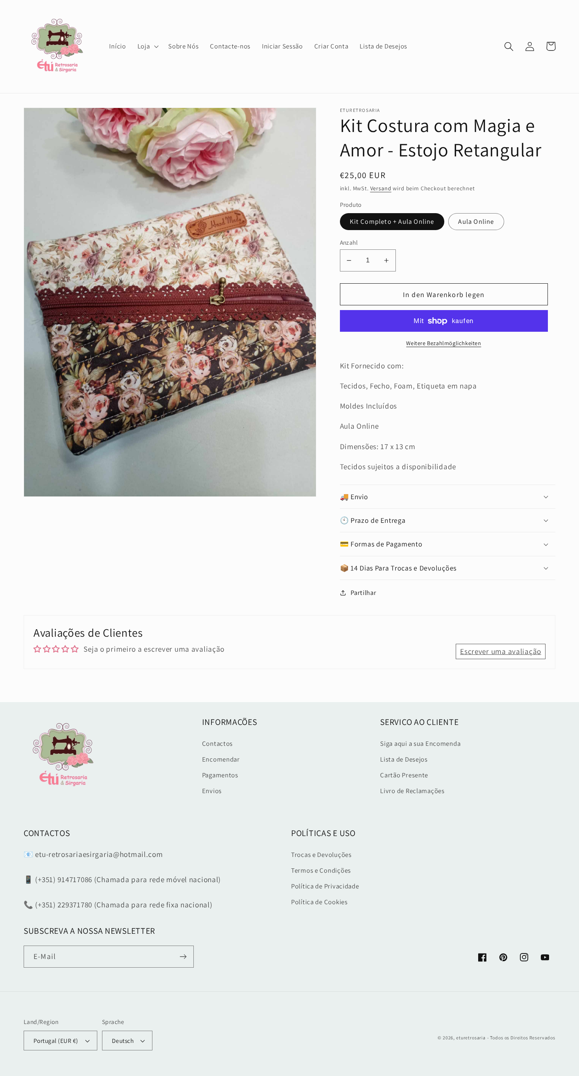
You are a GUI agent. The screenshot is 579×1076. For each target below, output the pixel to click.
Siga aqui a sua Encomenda (420, 743)
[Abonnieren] (183, 957)
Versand (381, 188)
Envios (212, 790)
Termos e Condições (321, 870)
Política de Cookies (319, 902)
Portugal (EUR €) (55, 1040)
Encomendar (221, 759)
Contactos (217, 743)
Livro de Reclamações (412, 790)
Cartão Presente (404, 775)
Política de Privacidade (325, 886)
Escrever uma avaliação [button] (500, 651)
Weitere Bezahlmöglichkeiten (443, 343)
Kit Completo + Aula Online (392, 221)
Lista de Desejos (404, 759)
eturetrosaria (471, 1038)
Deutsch (123, 1040)
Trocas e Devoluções (321, 854)
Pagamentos (220, 775)
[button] (147, 46)
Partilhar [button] (363, 592)
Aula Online (476, 221)
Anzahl (349, 242)
